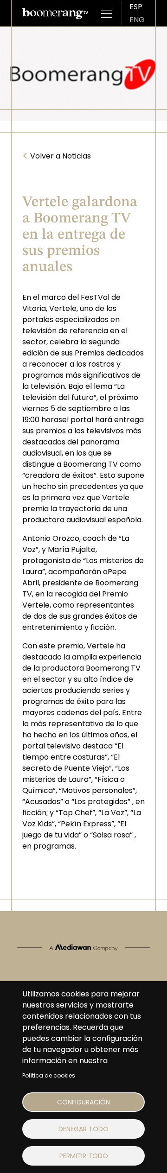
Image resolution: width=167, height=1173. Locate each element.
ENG (137, 19)
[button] (106, 13)
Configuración (83, 1102)
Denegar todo (83, 1129)
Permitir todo (83, 1155)
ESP (135, 6)
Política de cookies (48, 1075)
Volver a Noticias (56, 156)
